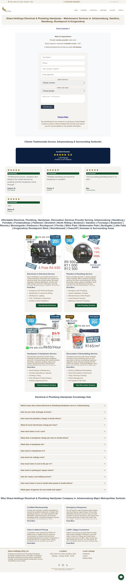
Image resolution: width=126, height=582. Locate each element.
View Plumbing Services (86, 305)
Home (76, 10)
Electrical (93, 10)
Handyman (103, 10)
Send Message (47, 107)
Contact (121, 10)
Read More (31, 287)
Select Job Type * (63, 87)
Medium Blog (87, 558)
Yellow (85, 556)
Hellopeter (86, 554)
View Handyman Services (46, 385)
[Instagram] (63, 565)
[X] (67, 565)
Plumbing (84, 10)
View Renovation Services (85, 385)
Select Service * (63, 79)
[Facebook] (59, 565)
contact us (74, 536)
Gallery (112, 10)
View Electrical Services (47, 305)
